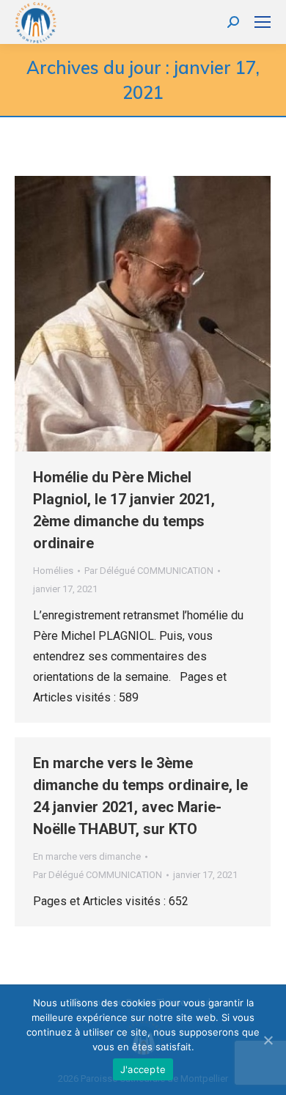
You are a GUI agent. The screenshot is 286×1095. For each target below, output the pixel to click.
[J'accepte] (267, 1040)
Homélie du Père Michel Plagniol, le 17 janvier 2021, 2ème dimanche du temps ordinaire (124, 510)
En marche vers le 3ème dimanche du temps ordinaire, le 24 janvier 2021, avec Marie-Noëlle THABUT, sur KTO (140, 796)
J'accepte (143, 1069)
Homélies (53, 570)
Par (148, 570)
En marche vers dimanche (87, 856)
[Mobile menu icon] (262, 22)
